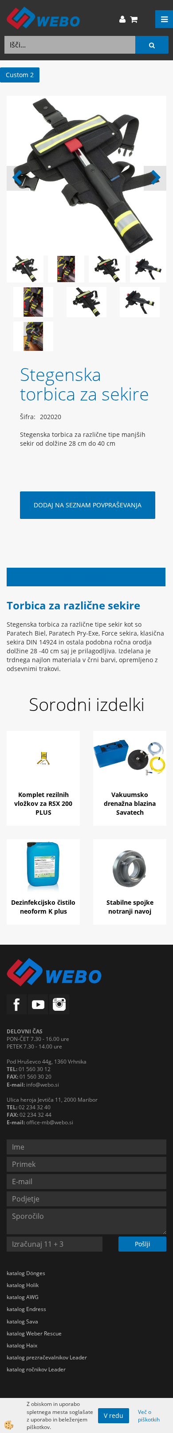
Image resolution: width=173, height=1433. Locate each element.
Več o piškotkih (149, 1415)
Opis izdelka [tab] (86, 577)
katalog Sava (22, 1321)
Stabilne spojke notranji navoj (129, 906)
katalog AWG (23, 1297)
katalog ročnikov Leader (36, 1369)
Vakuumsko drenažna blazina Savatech (130, 803)
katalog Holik (23, 1285)
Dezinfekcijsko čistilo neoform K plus (43, 906)
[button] (155, 178)
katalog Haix (22, 1345)
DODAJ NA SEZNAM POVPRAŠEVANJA (88, 505)
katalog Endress (26, 1309)
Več (43, 768)
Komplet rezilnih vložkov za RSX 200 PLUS (43, 803)
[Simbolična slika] (33, 301)
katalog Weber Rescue (34, 1333)
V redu (113, 1415)
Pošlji (142, 1244)
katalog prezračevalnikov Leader (47, 1357)
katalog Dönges (26, 1273)
